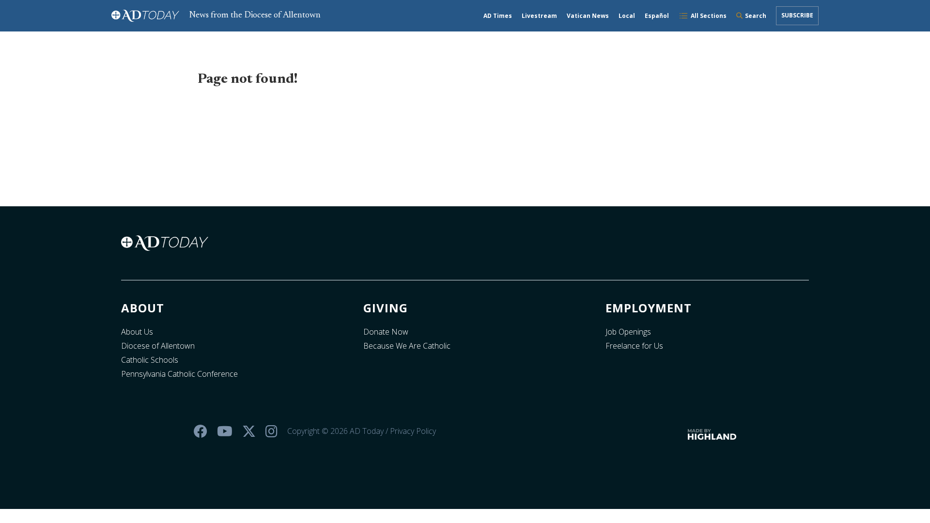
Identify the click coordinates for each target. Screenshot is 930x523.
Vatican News (588, 16)
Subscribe (797, 15)
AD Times (497, 16)
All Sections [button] (709, 16)
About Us (137, 331)
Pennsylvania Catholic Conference (179, 374)
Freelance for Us (634, 345)
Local (627, 16)
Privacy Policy (413, 431)
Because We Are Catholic (406, 345)
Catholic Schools (149, 359)
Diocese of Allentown (158, 345)
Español (657, 16)
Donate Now (385, 331)
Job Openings (628, 331)
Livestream (539, 16)
